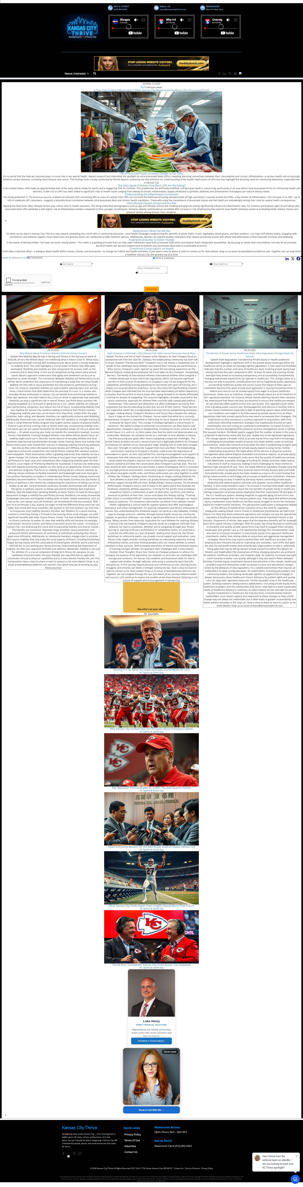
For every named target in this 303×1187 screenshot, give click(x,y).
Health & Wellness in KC (14, 257)
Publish (152, 289)
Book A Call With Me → (151, 1110)
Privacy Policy (207, 1168)
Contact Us (179, 1168)
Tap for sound (170, 1052)
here (164, 1181)
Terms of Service (192, 1168)
